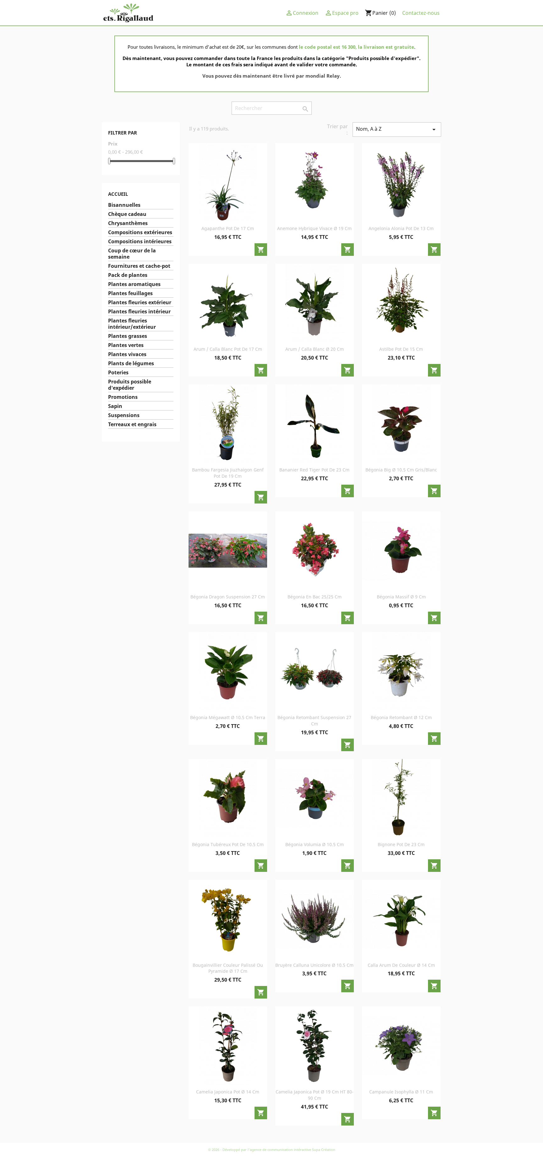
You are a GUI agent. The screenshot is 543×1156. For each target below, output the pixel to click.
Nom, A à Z (397, 129)
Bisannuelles (124, 205)
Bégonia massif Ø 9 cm (401, 597)
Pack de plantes (127, 275)
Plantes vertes (126, 345)
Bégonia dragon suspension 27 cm (227, 597)
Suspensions (124, 415)
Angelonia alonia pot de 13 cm (401, 228)
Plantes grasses (127, 336)
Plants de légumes (131, 363)
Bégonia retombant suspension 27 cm (314, 720)
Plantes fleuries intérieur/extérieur (132, 323)
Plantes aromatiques (134, 284)
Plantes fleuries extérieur (139, 302)
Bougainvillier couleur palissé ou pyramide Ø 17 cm (228, 968)
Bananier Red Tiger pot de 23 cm (314, 470)
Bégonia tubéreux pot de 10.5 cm (228, 844)
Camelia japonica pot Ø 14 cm (227, 1092)
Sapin (115, 406)
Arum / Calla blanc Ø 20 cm (314, 349)
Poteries (118, 372)
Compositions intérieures (140, 241)
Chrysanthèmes (128, 223)
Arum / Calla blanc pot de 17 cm (228, 349)
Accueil (118, 194)
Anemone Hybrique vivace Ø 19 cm (314, 228)
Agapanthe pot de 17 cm (227, 228)
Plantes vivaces (127, 354)
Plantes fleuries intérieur (139, 311)
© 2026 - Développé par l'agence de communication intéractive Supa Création (271, 1149)
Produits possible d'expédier (129, 384)
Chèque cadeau (127, 214)
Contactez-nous (421, 12)
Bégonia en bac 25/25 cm (315, 597)
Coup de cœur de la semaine (132, 253)
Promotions (123, 397)
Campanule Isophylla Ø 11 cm (401, 1092)
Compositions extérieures (140, 232)
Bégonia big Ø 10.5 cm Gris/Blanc (401, 470)
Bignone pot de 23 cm (401, 844)
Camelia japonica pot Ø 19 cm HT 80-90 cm (315, 1095)
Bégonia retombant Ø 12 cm (401, 717)
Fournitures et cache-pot (139, 266)
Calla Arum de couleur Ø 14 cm (401, 965)
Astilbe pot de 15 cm (401, 349)
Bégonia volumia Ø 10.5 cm (314, 844)
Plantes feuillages (130, 293)
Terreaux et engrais (132, 424)
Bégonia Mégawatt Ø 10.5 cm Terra (227, 717)
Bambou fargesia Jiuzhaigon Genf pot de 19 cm (228, 473)
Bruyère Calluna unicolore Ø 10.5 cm (314, 965)
